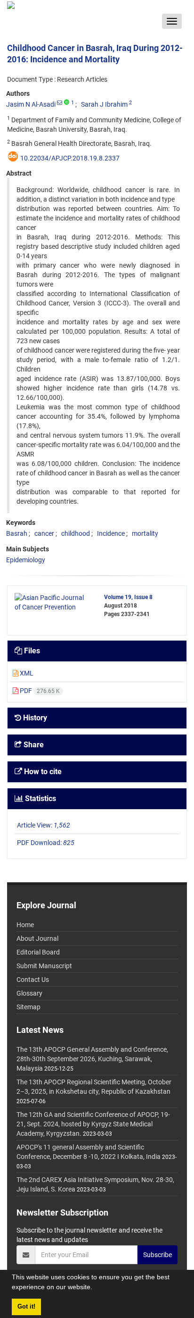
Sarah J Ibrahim (104, 104)
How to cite (42, 771)
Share (33, 744)
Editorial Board (38, 952)
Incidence (111, 533)
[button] (95, 1288)
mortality (145, 533)
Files (31, 650)
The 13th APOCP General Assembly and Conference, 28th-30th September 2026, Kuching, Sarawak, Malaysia (92, 1059)
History (34, 717)
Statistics (39, 798)
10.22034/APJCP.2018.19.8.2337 (70, 158)
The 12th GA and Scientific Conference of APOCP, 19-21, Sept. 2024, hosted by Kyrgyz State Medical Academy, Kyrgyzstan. (93, 1124)
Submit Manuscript (44, 966)
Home (25, 925)
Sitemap (28, 1007)
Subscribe (157, 1255)
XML (25, 673)
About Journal (37, 938)
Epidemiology (25, 560)
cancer (44, 533)
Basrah (16, 533)
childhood (75, 533)
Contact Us (32, 979)
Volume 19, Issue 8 (128, 597)
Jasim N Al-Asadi (31, 104)
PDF (39, 690)
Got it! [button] (26, 1306)
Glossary (29, 993)
